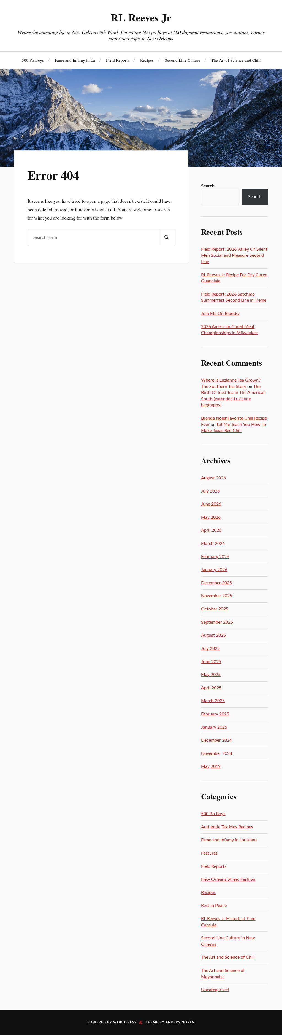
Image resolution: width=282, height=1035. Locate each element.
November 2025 (216, 596)
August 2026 (213, 478)
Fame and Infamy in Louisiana (229, 840)
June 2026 (211, 504)
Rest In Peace (214, 905)
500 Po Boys (33, 60)
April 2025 (211, 688)
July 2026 (210, 491)
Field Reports (117, 60)
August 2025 (213, 635)
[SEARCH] (167, 237)
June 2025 (211, 662)
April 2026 (211, 530)
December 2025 (216, 583)
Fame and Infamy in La (75, 60)
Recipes (147, 60)
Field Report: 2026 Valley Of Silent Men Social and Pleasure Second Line (234, 255)
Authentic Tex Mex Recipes (227, 827)
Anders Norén (180, 1022)
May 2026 (211, 517)
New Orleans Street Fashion (228, 879)
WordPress (125, 1022)
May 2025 (211, 674)
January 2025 (214, 727)
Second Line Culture (182, 60)
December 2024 (216, 740)
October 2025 (214, 609)
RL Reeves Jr (141, 17)
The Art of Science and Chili (236, 60)
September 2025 (217, 622)
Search (208, 186)
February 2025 (215, 714)
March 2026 (213, 543)
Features (209, 853)
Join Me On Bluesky (220, 313)
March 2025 (213, 701)
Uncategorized (215, 990)
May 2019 (211, 766)
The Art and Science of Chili (228, 957)
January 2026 (214, 570)
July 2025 (210, 648)
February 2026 (215, 557)
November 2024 (216, 753)
